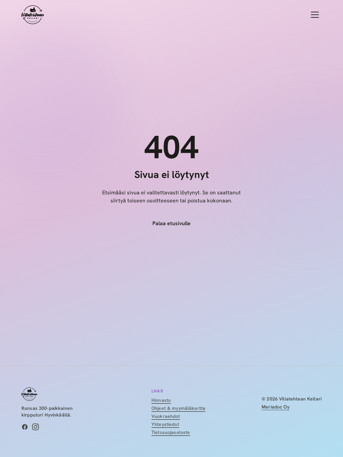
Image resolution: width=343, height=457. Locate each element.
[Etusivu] (32, 14)
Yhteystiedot (165, 424)
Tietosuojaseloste (170, 432)
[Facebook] (24, 427)
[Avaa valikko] (315, 14)
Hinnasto (161, 400)
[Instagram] (35, 427)
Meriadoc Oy (275, 407)
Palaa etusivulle (171, 223)
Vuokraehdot (165, 416)
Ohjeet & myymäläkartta (178, 408)
